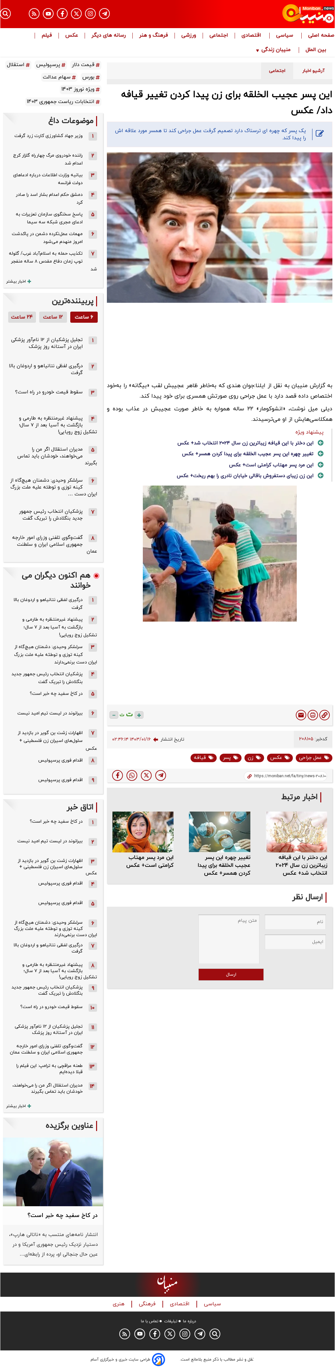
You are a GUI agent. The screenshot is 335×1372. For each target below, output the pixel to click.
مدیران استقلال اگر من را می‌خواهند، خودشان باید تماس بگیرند (57, 456)
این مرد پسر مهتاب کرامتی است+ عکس (271, 465)
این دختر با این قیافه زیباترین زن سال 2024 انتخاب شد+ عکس (245, 443)
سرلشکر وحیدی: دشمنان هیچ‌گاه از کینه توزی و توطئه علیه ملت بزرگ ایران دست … (53, 487)
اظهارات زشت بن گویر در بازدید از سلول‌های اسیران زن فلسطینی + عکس (57, 741)
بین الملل (317, 50)
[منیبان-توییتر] (76, 13)
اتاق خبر (80, 807)
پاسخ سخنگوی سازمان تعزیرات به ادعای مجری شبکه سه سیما (49, 218)
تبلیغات (170, 1321)
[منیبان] (284, 14)
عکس (71, 36)
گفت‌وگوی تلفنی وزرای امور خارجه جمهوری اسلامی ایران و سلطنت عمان (54, 544)
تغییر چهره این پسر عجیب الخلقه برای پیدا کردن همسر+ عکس (247, 454)
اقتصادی (252, 36)
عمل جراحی (310, 757)
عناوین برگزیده (69, 1126)
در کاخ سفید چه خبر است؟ (56, 694)
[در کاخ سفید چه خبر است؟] (53, 1172)
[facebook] (117, 775)
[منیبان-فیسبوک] (62, 13)
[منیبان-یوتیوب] (48, 13)
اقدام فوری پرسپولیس (60, 760)
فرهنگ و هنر (153, 36)
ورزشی (188, 36)
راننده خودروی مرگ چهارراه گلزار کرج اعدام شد (48, 159)
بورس (88, 77)
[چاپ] (313, 715)
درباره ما (189, 1321)
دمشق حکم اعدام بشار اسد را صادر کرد (49, 199)
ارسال (231, 974)
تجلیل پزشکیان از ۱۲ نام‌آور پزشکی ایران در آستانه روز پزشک (47, 343)
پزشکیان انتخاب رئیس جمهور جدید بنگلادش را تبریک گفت (51, 515)
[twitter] (146, 775)
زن (250, 757)
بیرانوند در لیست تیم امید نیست (50, 713)
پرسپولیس (48, 64)
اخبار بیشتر (16, 281)
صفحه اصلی (321, 36)
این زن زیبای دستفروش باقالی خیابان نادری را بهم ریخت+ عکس (245, 475)
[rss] (34, 13)
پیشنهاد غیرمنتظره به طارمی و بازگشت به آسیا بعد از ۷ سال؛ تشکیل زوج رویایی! (58, 425)
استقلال (16, 64)
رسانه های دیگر (109, 36)
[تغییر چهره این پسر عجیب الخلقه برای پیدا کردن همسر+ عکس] (219, 832)
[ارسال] (301, 715)
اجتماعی (218, 36)
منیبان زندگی (276, 50)
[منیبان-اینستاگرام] (90, 13)
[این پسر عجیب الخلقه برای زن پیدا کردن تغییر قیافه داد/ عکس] (160, 775)
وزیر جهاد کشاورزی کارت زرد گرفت (48, 136)
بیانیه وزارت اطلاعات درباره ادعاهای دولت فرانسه (48, 179)
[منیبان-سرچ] (214, 1334)
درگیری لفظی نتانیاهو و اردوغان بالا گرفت (48, 604)
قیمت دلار (83, 64)
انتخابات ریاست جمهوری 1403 (60, 101)
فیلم (47, 36)
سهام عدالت (57, 77)
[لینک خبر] (324, 715)
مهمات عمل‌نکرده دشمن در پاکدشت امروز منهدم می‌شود (47, 238)
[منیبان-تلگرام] (104, 13)
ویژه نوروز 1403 (77, 89)
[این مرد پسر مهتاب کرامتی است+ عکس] (143, 832)
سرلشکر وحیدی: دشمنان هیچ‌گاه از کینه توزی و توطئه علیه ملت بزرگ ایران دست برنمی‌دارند (55, 655)
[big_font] (139, 715)
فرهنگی (148, 1304)
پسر (227, 757)
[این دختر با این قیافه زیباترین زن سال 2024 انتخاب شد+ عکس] (296, 832)
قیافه (200, 757)
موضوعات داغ (70, 121)
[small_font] (113, 715)
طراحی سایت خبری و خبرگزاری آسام (120, 1359)
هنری (119, 1304)
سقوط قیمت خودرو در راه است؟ (49, 392)
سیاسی (285, 36)
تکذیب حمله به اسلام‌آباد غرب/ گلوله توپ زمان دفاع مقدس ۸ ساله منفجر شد (53, 261)
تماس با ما (150, 1321)
